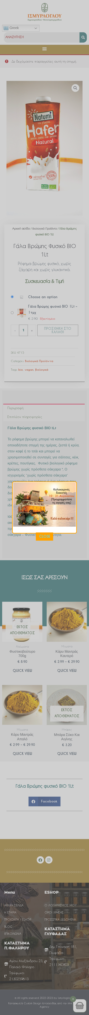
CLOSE (44, 536)
